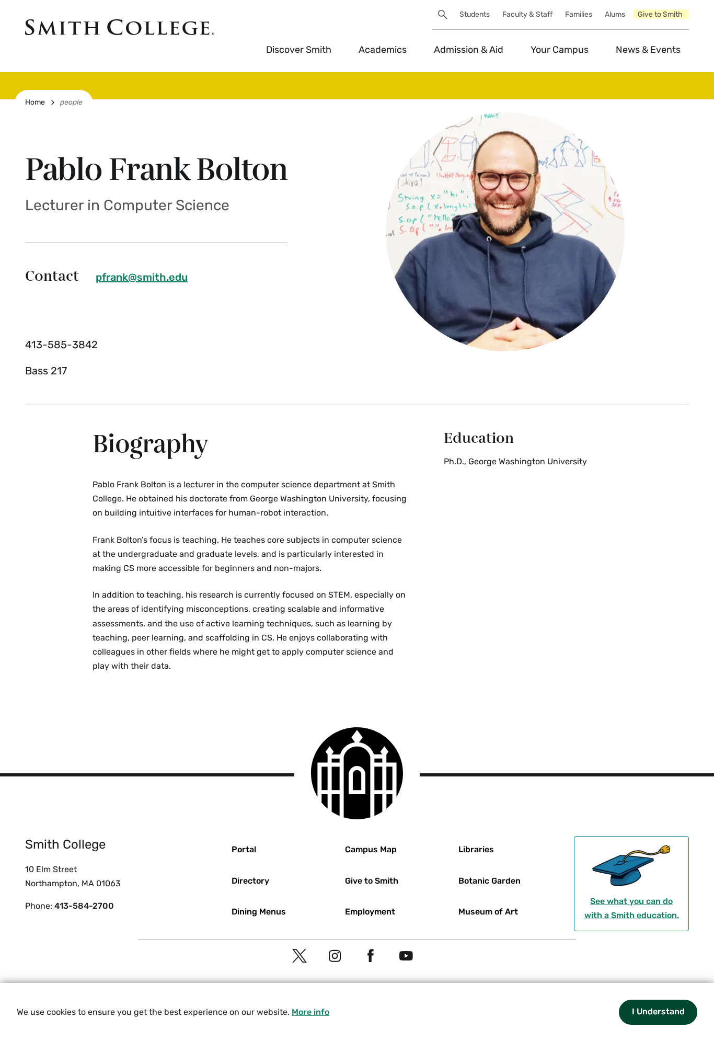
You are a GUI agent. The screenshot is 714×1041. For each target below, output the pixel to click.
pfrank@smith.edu (142, 277)
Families (578, 14)
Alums (615, 14)
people (71, 102)
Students (474, 14)
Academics (383, 49)
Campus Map (371, 849)
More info (310, 1012)
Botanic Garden (489, 881)
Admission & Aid (468, 49)
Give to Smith (660, 14)
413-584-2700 (84, 906)
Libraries (476, 849)
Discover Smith (298, 49)
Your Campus (560, 49)
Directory (250, 881)
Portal (244, 849)
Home (35, 102)
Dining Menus (259, 912)
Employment (370, 912)
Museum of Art (488, 912)
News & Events (648, 49)
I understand (658, 1011)
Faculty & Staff (527, 14)
